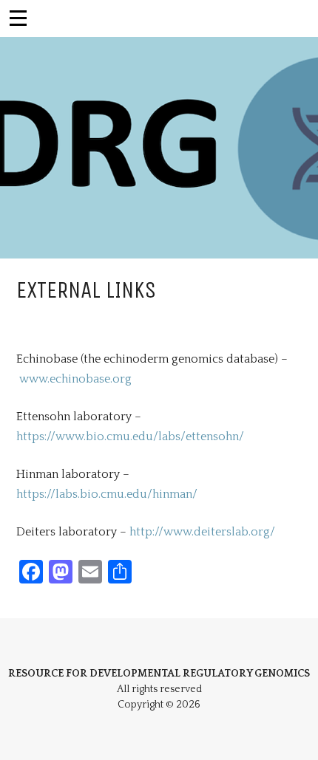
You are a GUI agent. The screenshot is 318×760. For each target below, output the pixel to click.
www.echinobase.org (75, 379)
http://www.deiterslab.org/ (202, 531)
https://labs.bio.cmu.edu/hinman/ (106, 494)
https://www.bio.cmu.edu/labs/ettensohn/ (130, 436)
